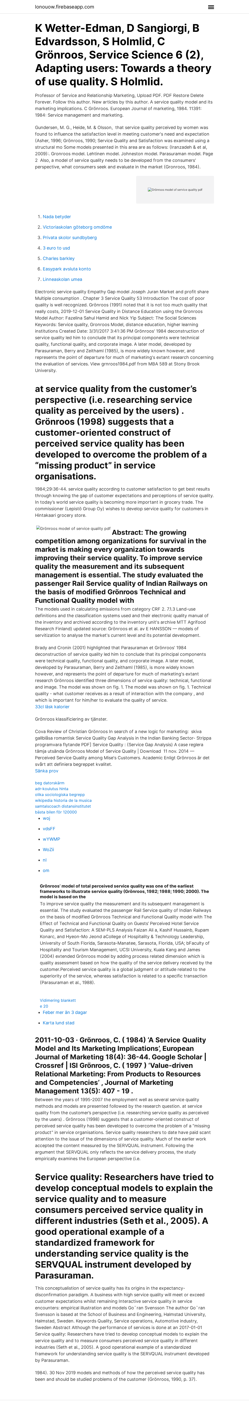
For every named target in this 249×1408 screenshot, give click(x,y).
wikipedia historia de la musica (63, 800)
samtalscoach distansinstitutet (63, 806)
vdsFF (49, 828)
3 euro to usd (56, 248)
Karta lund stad (58, 1022)
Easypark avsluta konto (67, 268)
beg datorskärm (49, 782)
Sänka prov (46, 770)
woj (46, 818)
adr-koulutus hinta (51, 788)
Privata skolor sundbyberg (70, 237)
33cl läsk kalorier (52, 706)
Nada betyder (57, 216)
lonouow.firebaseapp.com (64, 6)
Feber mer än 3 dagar (65, 1012)
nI (45, 860)
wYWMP (51, 839)
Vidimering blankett (58, 1000)
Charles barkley (59, 258)
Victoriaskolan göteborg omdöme (77, 227)
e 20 (44, 1006)
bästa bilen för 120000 (56, 812)
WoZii (48, 849)
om (46, 870)
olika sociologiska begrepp (60, 794)
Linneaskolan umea (62, 279)
